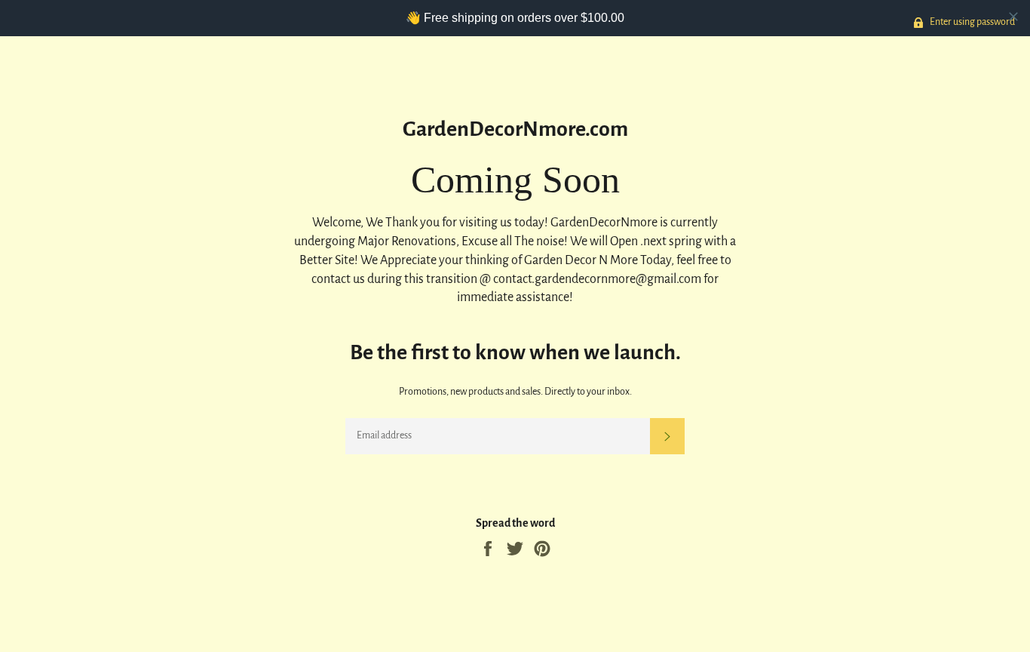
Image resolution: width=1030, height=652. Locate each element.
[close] (1013, 16)
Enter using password (971, 22)
